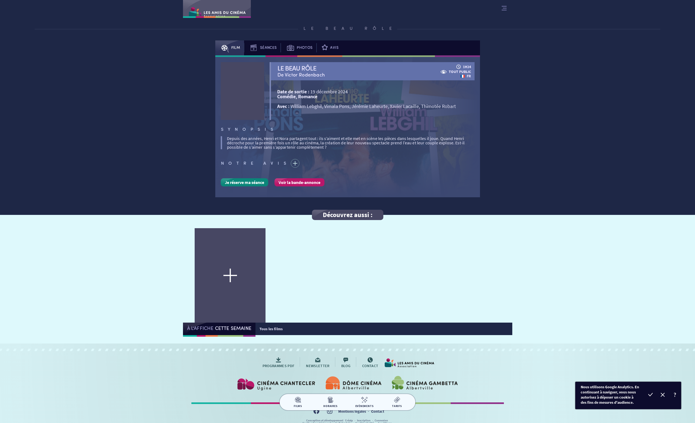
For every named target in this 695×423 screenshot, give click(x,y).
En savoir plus (675, 395)
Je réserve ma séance (244, 182)
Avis (334, 47)
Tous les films (271, 328)
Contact (377, 411)
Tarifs (397, 406)
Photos (304, 47)
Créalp (349, 420)
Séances (268, 47)
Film (235, 47)
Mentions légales (352, 411)
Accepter (651, 395)
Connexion (381, 420)
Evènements (364, 406)
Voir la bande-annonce (299, 182)
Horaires (330, 406)
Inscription (364, 420)
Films (298, 406)
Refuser (663, 395)
